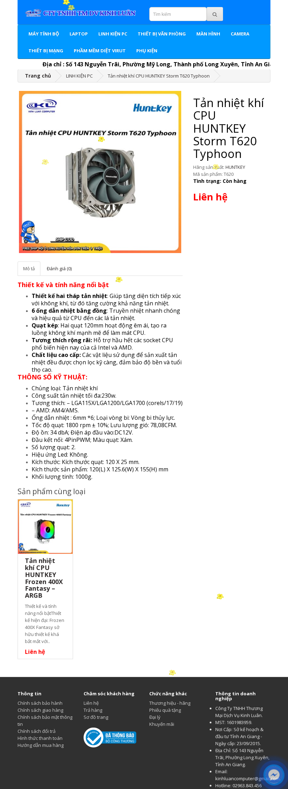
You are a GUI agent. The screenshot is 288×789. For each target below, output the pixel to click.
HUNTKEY (235, 167)
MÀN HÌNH (208, 34)
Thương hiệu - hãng (169, 703)
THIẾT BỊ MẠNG (45, 50)
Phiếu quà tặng (165, 710)
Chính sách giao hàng (40, 710)
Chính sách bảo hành (40, 703)
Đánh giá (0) (59, 268)
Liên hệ (91, 703)
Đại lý (155, 717)
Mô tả (29, 268)
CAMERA (240, 34)
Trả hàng (93, 710)
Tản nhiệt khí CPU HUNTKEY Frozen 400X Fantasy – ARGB (44, 577)
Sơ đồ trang (96, 717)
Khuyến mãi (161, 724)
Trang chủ (38, 75)
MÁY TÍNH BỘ (43, 34)
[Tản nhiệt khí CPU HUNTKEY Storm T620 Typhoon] (100, 171)
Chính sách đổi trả (36, 731)
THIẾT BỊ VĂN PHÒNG (162, 34)
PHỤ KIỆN (146, 50)
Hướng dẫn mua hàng (41, 745)
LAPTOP (79, 34)
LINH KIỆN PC (112, 34)
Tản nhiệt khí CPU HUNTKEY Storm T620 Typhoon (159, 76)
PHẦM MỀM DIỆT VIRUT (100, 50)
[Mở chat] (273, 774)
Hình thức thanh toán (40, 738)
